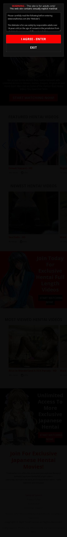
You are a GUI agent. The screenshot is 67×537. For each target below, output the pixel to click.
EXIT (33, 47)
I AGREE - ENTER (33, 39)
